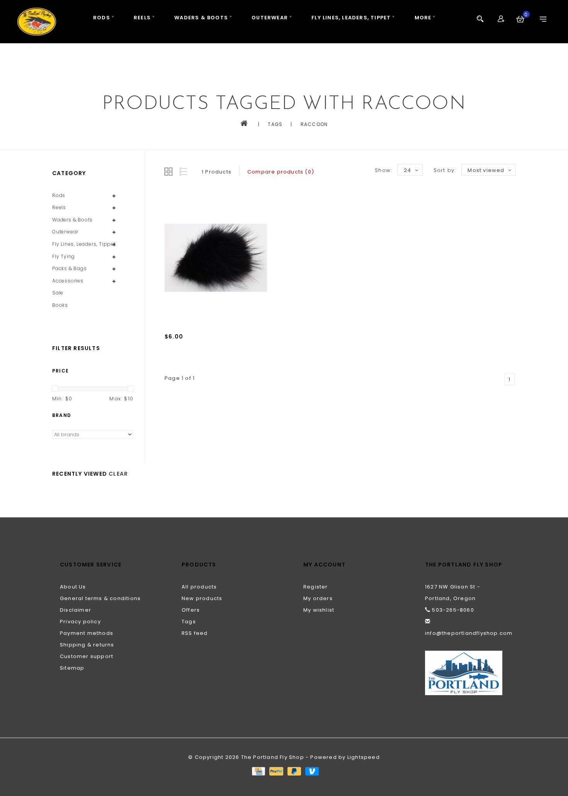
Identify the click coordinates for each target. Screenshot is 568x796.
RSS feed (195, 633)
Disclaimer (75, 610)
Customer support (86, 656)
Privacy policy (80, 621)
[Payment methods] (258, 770)
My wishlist (318, 610)
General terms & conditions (100, 598)
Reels (142, 17)
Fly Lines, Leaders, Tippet (351, 17)
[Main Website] (466, 673)
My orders (318, 598)
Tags (275, 124)
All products (199, 586)
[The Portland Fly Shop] (36, 22)
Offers (191, 610)
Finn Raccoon (184, 348)
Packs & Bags (69, 268)
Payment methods (86, 633)
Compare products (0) (280, 171)
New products (202, 598)
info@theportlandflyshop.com (468, 633)
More (423, 17)
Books (60, 305)
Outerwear (270, 17)
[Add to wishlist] (189, 361)
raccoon (314, 124)
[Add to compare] (206, 361)
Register (315, 586)
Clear (118, 474)
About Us (73, 586)
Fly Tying (63, 256)
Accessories (67, 280)
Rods (101, 17)
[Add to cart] (172, 361)
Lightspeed (363, 757)
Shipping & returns (87, 644)
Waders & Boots (201, 17)
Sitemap (72, 668)
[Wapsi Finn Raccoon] (216, 257)
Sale (57, 292)
